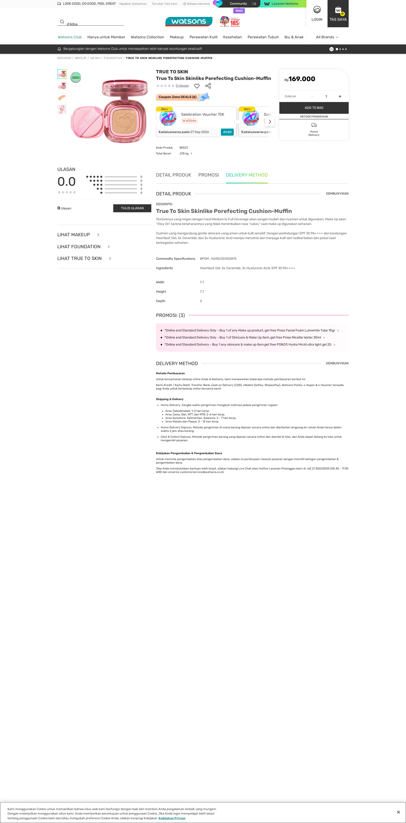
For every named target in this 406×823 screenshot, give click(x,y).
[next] (270, 121)
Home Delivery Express (176, 427)
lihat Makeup (74, 234)
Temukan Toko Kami (164, 3)
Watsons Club (70, 37)
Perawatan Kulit (204, 37)
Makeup (177, 37)
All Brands (325, 37)
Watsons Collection (147, 37)
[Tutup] (398, 812)
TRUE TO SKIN (172, 72)
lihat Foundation (79, 246)
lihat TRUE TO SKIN (80, 258)
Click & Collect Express (176, 436)
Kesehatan (232, 37)
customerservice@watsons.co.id (201, 472)
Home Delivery (170, 405)
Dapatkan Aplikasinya (132, 3)
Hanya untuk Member (106, 37)
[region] (203, 812)
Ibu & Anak (294, 37)
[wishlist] (196, 85)
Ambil (227, 132)
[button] (338, 13)
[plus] (340, 96)
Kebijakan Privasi (172, 818)
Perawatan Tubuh (263, 37)
